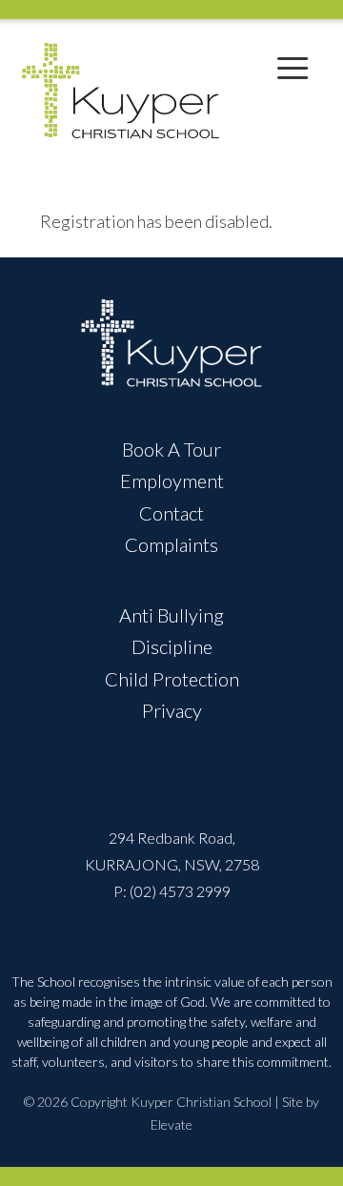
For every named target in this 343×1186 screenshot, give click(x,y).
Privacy (172, 710)
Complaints (171, 544)
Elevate (171, 1124)
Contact (171, 512)
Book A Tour (171, 449)
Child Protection (172, 678)
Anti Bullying (171, 614)
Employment (172, 480)
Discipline (171, 646)
